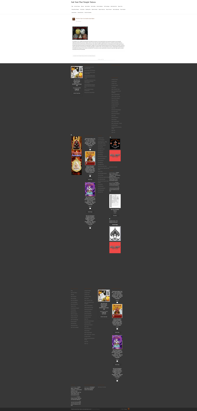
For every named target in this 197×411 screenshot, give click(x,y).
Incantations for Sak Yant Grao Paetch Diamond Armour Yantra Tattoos (89, 81)
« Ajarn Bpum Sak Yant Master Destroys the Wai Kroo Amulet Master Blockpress (84, 55)
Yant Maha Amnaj (101, 148)
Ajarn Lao (113, 132)
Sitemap (82, 6)
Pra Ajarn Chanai (115, 85)
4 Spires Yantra (101, 137)
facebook (98, 59)
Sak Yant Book (87, 6)
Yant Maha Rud (101, 164)
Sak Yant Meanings (116, 9)
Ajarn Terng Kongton (115, 121)
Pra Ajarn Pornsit (115, 105)
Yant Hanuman (100, 186)
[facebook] (121, 409)
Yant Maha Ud (100, 150)
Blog (72, 6)
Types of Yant (120, 6)
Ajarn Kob (113, 107)
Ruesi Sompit (114, 119)
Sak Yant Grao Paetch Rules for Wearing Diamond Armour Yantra (89, 77)
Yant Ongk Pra (100, 152)
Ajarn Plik (113, 130)
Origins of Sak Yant (102, 9)
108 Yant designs (106, 6)
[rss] (124, 409)
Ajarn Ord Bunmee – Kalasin (117, 123)
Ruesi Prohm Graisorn (116, 98)
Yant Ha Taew (100, 175)
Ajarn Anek (114, 115)
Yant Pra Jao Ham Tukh (102, 166)
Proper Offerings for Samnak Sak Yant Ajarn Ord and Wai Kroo (89, 86)
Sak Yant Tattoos (77, 6)
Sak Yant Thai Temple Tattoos (83, 2)
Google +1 (101, 59)
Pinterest (103, 59)
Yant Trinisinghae (101, 139)
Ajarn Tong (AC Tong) (115, 89)
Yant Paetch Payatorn (102, 145)
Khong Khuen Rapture (75, 9)
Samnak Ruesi (74, 12)
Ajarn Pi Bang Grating (115, 94)
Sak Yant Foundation (88, 12)
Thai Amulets (82, 9)
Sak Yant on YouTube (113, 167)
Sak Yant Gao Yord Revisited (89, 70)
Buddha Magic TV (112, 172)
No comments (78, 21)
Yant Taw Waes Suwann (102, 173)
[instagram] (126, 409)
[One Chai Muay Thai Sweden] (115, 143)
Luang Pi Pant (114, 81)
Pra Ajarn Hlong (114, 125)
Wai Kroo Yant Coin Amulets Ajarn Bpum (85, 18)
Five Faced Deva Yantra (102, 156)
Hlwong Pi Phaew (115, 100)
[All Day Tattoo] (115, 155)
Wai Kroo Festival (94, 9)
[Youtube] (123, 409)
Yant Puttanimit (100, 160)
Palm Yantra (100, 171)
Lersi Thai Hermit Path (113, 187)
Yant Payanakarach (101, 188)
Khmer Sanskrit (122, 9)
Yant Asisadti (100, 146)
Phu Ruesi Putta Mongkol (116, 109)
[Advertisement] (103, 84)
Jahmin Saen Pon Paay (116, 96)
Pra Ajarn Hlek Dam (115, 104)
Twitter (100, 59)
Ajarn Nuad (114, 87)
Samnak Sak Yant (80, 12)
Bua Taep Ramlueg (101, 179)
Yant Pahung (100, 154)
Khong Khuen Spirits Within (89, 92)
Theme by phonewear (96, 409)
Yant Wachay (100, 162)
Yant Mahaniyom (101, 190)
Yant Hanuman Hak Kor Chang (103, 177)
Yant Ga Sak (100, 184)
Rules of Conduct (109, 9)
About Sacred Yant (114, 6)
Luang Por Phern (115, 79)
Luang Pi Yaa (114, 83)
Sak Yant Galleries (100, 6)
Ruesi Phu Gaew (115, 111)
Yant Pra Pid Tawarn (101, 158)
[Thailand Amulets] (76, 155)
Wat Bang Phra (88, 9)
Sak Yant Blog (93, 6)
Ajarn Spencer (87, 387)
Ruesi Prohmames (115, 102)
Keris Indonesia (112, 182)
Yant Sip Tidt (100, 192)
